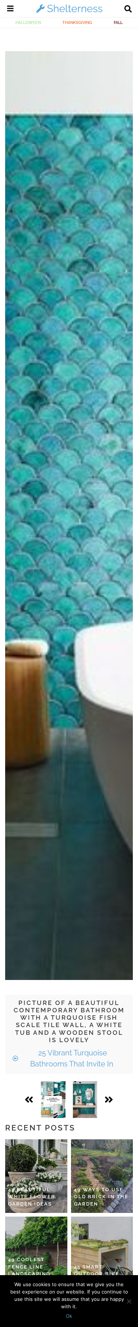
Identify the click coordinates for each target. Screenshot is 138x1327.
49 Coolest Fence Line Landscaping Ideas (29, 1270)
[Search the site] (128, 9)
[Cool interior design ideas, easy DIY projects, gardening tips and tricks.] (69, 12)
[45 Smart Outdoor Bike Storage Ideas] (102, 1253)
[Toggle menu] (10, 9)
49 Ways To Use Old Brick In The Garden (101, 1197)
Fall (118, 22)
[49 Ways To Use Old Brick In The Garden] (102, 1176)
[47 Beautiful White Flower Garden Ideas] (36, 1176)
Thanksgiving (77, 22)
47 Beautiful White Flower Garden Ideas (31, 1197)
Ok (69, 1316)
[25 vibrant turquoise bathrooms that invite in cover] (53, 1099)
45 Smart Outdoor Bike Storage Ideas (97, 1274)
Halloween (28, 22)
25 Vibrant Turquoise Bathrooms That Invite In (71, 1058)
